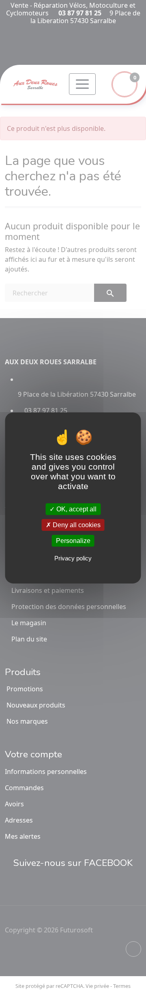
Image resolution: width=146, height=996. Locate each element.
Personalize (73, 540)
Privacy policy (73, 558)
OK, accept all (76, 508)
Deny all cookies (76, 525)
